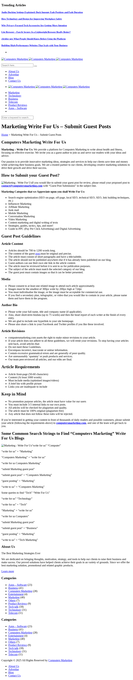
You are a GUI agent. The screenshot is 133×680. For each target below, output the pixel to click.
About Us (13, 71)
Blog (11, 77)
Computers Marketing (20, 591)
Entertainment (16, 594)
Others (12, 600)
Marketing (14, 92)
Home (4, 134)
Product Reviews (17, 105)
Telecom (13, 101)
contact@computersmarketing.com (21, 185)
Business (13, 98)
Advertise (13, 74)
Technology (14, 95)
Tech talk (13, 606)
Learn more (7, 571)
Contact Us (14, 80)
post (38, 253)
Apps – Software (17, 108)
